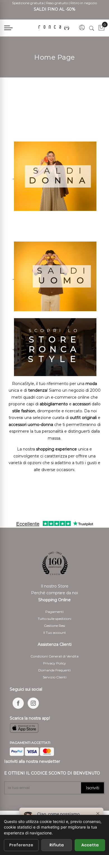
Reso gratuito (57, 3)
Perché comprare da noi (54, 592)
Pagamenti (54, 612)
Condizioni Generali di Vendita (54, 656)
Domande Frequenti (54, 670)
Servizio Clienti (55, 677)
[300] (54, 27)
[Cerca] (92, 28)
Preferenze (21, 845)
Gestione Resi (54, 625)
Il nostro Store (54, 586)
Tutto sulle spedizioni (54, 619)
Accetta (90, 845)
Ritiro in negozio (83, 3)
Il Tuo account (54, 632)
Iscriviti (92, 787)
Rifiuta (56, 845)
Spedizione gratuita (28, 3)
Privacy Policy (54, 663)
